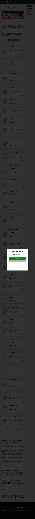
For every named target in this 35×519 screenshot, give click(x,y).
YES (17, 258)
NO (17, 260)
